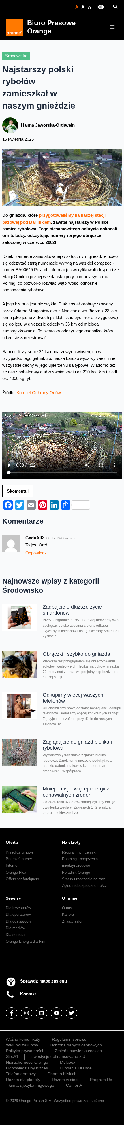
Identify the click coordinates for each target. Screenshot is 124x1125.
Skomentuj (18, 491)
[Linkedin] (41, 1013)
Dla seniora (15, 934)
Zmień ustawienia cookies (78, 1050)
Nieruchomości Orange (27, 1062)
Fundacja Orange (76, 1068)
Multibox (67, 1062)
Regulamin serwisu (69, 1039)
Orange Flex (16, 872)
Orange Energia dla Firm (26, 941)
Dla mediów (15, 928)
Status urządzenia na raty (83, 879)
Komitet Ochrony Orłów (38, 392)
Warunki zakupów (22, 1045)
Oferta (12, 842)
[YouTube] (56, 1013)
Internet (12, 865)
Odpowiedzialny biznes (27, 1068)
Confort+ (74, 1085)
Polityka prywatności (24, 1050)
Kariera (68, 914)
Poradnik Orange (76, 872)
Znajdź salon (72, 921)
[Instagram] (26, 1013)
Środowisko (16, 56)
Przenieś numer (19, 859)
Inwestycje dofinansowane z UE (59, 1056)
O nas (67, 908)
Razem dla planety (23, 1079)
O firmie (69, 898)
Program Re (101, 1079)
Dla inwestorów (18, 908)
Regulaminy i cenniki (79, 852)
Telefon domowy (21, 1073)
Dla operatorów (18, 914)
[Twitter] (71, 1013)
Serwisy (13, 898)
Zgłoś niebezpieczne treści (84, 885)
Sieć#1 (12, 1056)
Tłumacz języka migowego (30, 1085)
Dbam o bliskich (62, 1073)
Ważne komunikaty (23, 1039)
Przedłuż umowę (19, 852)
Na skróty (71, 842)
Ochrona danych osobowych (76, 1045)
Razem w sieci (65, 1079)
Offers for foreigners (22, 879)
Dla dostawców (18, 921)
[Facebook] (11, 1013)
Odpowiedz (36, 553)
